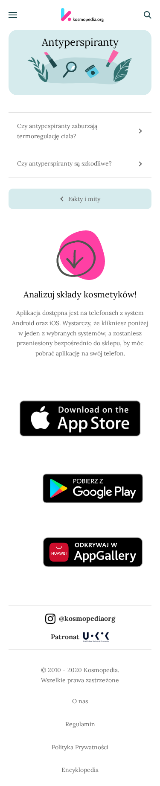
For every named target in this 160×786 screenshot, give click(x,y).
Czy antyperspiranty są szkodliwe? (64, 163)
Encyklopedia (80, 770)
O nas (80, 701)
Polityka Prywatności (80, 747)
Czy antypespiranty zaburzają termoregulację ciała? (57, 131)
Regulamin (80, 724)
